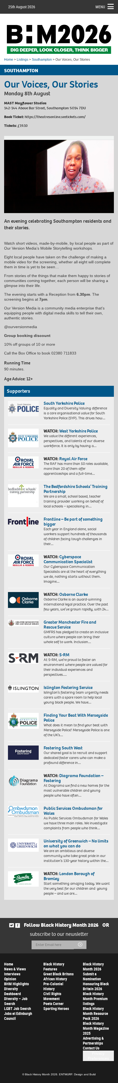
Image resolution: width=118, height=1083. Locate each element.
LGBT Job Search (17, 1008)
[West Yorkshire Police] (23, 438)
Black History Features (53, 966)
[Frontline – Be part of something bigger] (23, 521)
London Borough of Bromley (69, 876)
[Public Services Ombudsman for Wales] (23, 811)
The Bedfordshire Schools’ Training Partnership (76, 489)
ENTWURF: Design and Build (77, 1074)
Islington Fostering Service (68, 687)
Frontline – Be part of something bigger (73, 521)
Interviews (12, 973)
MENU (100, 6)
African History (55, 978)
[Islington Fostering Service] (23, 689)
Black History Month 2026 (93, 966)
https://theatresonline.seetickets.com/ (55, 116)
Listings (22, 60)
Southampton (42, 60)
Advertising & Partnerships (93, 1040)
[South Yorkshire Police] (23, 408)
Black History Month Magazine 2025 (96, 1028)
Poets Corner (53, 1003)
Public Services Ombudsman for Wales (73, 810)
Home (8, 60)
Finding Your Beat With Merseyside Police (76, 717)
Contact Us (91, 1048)
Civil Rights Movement (52, 996)
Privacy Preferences (98, 1055)
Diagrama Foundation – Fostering (73, 778)
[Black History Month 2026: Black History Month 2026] (59, 39)
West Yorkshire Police (78, 431)
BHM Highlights (16, 983)
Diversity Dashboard (12, 991)
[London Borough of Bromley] (23, 879)
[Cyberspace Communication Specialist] (23, 560)
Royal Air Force (73, 459)
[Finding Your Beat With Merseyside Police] (23, 721)
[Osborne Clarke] (23, 600)
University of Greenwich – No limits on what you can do (76, 843)
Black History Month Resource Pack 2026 (95, 1013)
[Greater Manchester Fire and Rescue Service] (23, 623)
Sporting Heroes (56, 1008)
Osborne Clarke (73, 594)
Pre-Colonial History (53, 986)
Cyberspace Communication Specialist (68, 559)
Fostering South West (63, 748)
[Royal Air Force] (23, 462)
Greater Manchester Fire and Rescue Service (70, 624)
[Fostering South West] (23, 753)
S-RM (64, 655)
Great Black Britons (58, 973)
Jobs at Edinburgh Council (18, 1016)
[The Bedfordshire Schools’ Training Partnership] (23, 495)
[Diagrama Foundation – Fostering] (23, 780)
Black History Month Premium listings (95, 998)
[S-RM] (23, 658)
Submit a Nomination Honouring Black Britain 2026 (96, 981)
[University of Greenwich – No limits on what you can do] (23, 845)
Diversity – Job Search (15, 1001)
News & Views (15, 969)
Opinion (10, 978)
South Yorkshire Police (64, 403)
